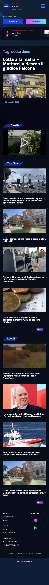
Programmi (8, 517)
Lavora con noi (10, 532)
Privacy (10, 553)
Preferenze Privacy (21, 553)
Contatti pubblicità (12, 541)
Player (7, 513)
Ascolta (13, 21)
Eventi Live (8, 538)
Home (5, 16)
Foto (6, 529)
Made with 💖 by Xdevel (24, 561)
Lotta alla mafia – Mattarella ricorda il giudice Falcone (23, 64)
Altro (39, 329)
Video (6, 526)
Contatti (38, 553)
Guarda (36, 21)
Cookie (31, 553)
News (6, 520)
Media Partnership (11, 545)
